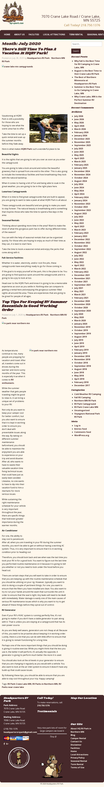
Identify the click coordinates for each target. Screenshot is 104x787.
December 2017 (82, 385)
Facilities (34, 34)
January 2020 (80, 323)
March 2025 (80, 161)
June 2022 (79, 258)
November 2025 (82, 142)
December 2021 (82, 275)
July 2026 (78, 116)
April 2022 (79, 265)
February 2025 (81, 164)
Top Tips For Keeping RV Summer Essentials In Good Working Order (34, 305)
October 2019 (81, 330)
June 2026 (79, 119)
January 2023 (80, 236)
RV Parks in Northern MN (45, 684)
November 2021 (82, 278)
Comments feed (82, 432)
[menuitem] (7, 34)
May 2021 (79, 291)
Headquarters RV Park (38, 58)
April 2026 (79, 125)
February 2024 (81, 197)
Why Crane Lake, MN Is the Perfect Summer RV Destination (88, 99)
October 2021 (81, 281)
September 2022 (82, 249)
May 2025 (79, 155)
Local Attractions (54, 34)
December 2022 (82, 239)
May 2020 (79, 317)
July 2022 (78, 255)
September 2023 (82, 210)
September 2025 (82, 145)
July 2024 (78, 184)
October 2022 (81, 246)
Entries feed (80, 428)
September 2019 (82, 333)
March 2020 (80, 320)
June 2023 (79, 220)
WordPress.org (81, 435)
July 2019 (78, 340)
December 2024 (82, 171)
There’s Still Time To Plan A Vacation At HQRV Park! (29, 51)
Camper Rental (78, 738)
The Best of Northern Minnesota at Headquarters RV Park (85, 80)
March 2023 (80, 229)
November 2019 (82, 327)
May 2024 (79, 190)
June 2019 (79, 343)
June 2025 (79, 151)
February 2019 (81, 349)
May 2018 (79, 375)
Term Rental (76, 34)
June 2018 (79, 372)
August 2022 (80, 252)
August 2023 (80, 213)
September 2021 (82, 284)
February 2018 (81, 382)
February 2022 (81, 271)
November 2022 (82, 242)
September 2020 (82, 310)
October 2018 (81, 362)
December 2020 (82, 301)
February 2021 (81, 297)
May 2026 (79, 122)
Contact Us (76, 741)
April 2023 (79, 226)
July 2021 (78, 288)
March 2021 (80, 294)
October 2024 (81, 177)
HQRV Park (26, 149)
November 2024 (82, 174)
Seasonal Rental (79, 761)
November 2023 (82, 203)
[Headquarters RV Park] (13, 12)
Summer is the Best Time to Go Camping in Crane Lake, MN (87, 90)
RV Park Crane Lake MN (19, 684)
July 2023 (78, 216)
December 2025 (82, 138)
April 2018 (79, 379)
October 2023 (81, 206)
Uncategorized (82, 410)
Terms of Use (77, 767)
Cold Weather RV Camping (87, 394)
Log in (77, 425)
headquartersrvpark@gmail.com (20, 732)
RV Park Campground (85, 404)
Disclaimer (76, 744)
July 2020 (78, 314)
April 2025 (79, 158)
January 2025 (80, 168)
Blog (73, 735)
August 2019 (80, 336)
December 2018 (82, 356)
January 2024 (80, 200)
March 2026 (80, 129)
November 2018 (82, 359)
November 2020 (82, 304)
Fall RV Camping (82, 397)
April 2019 (79, 346)
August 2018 (80, 369)
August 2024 (80, 181)
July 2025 (78, 148)
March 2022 (80, 268)
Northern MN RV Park (85, 400)
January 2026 (80, 135)
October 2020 (81, 307)
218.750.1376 (43, 705)
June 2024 (79, 187)
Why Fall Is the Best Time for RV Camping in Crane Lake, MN (87, 64)
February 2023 (81, 232)
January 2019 (80, 353)
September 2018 (82, 366)
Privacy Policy (77, 757)
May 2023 (79, 223)
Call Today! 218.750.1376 (82, 25)
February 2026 (81, 132)
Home (7, 34)
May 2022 (79, 262)
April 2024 (79, 194)
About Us (19, 34)
